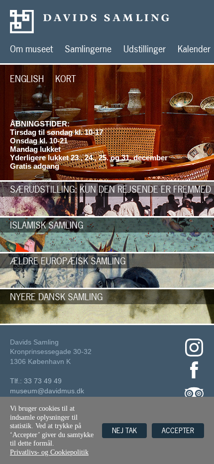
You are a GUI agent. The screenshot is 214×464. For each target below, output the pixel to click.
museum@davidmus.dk (47, 391)
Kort (65, 79)
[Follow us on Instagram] (194, 355)
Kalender (194, 49)
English (27, 79)
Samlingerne (88, 49)
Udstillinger (144, 49)
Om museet (31, 49)
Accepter (178, 430)
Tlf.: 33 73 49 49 (36, 381)
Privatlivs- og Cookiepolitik (49, 452)
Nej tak (124, 430)
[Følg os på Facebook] (194, 377)
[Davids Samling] (112, 21)
